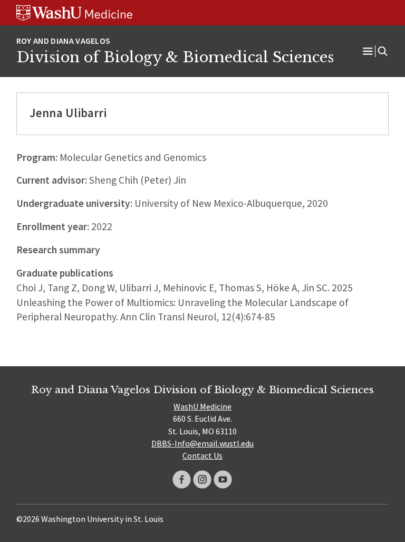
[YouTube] (223, 479)
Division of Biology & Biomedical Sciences (175, 57)
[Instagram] (202, 479)
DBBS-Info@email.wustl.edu (202, 443)
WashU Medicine (202, 406)
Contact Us (202, 455)
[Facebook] (181, 479)
